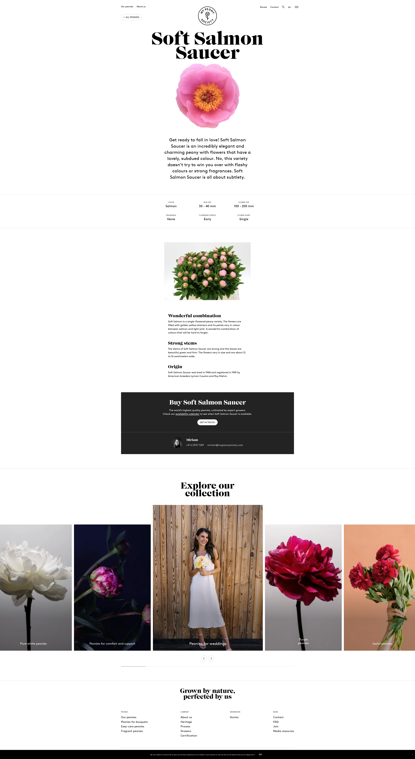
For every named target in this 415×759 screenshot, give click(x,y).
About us (186, 717)
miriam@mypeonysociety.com (225, 445)
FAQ (275, 721)
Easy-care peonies (132, 726)
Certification (189, 735)
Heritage (186, 721)
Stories (234, 717)
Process (185, 726)
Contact (278, 717)
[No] (412, 754)
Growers (186, 731)
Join (275, 726)
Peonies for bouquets (134, 721)
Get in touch (207, 422)
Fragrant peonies (132, 731)
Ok (260, 754)
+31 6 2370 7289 (195, 445)
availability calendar (187, 413)
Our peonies (128, 717)
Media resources (283, 731)
